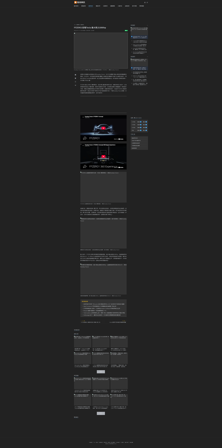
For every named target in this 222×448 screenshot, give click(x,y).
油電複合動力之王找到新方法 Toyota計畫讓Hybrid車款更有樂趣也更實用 (101, 391)
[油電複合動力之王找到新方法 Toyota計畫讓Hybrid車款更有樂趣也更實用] (101, 383)
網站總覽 (131, 442)
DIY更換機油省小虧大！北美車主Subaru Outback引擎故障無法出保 (102, 308)
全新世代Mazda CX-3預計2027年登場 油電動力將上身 (119, 391)
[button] (147, 2)
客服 (97, 442)
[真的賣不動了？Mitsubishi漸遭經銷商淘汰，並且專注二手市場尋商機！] (82, 341)
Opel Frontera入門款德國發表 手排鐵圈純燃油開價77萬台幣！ (100, 306)
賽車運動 (142, 6)
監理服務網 (134, 148)
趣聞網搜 (112, 6)
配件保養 (134, 6)
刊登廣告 (90, 442)
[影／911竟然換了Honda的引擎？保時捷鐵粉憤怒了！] (101, 341)
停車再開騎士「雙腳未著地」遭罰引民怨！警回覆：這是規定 (118, 365)
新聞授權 (100, 442)
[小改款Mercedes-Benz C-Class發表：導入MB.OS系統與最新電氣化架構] (101, 400)
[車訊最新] (147, 25)
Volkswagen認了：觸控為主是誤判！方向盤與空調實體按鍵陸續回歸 (102, 315)
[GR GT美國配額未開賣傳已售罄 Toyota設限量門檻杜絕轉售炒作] (82, 400)
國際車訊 (91, 6)
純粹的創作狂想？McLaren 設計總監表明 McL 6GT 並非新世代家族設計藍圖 (104, 304)
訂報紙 (122, 442)
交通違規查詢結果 (136, 143)
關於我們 (126, 442)
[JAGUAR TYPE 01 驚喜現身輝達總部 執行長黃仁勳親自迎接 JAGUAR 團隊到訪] (82, 383)
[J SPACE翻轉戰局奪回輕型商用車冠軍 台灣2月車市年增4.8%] (101, 358)
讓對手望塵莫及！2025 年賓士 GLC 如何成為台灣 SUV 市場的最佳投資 (119, 349)
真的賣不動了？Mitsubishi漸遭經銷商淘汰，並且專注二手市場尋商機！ (82, 349)
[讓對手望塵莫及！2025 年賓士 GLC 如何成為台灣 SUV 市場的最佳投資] (119, 341)
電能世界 (98, 6)
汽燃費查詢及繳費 (136, 145)
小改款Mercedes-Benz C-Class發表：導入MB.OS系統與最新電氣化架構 (100, 407)
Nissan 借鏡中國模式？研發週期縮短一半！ (95, 310)
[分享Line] (75, 78)
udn (75, 24)
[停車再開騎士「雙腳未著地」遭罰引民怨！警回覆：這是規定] (119, 358)
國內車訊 (76, 6)
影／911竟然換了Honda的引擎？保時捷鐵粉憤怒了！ (100, 349)
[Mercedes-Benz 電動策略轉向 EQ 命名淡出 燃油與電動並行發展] (82, 358)
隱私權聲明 (113, 442)
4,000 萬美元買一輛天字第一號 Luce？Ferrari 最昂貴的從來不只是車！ (119, 407)
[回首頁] (81, 2)
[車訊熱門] (147, 57)
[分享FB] (75, 74)
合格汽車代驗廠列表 (136, 140)
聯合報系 (118, 442)
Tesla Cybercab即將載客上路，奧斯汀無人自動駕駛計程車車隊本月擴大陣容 (104, 313)
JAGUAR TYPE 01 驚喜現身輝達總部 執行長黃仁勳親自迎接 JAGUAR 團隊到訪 (82, 391)
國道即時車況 (135, 138)
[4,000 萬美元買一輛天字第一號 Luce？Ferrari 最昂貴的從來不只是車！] (119, 400)
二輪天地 (120, 6)
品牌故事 (127, 6)
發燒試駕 (83, 6)
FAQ (94, 442)
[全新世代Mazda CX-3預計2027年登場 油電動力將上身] (119, 383)
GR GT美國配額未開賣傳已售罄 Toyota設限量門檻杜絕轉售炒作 (83, 407)
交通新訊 (105, 6)
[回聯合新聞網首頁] (75, 2)
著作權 (109, 442)
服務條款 (105, 442)
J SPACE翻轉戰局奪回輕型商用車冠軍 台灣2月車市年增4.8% (100, 365)
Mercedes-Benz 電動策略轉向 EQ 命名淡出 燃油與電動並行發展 (82, 365)
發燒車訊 (78, 24)
